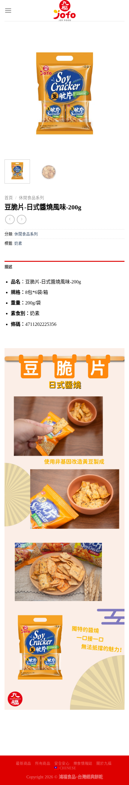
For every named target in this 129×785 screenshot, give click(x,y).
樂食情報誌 (83, 764)
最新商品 (23, 764)
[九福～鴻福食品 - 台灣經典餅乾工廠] (64, 10)
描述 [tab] (8, 267)
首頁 (8, 198)
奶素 (18, 243)
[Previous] (14, 93)
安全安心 (61, 764)
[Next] (114, 93)
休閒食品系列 (31, 198)
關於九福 (103, 764)
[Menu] (8, 10)
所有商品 (42, 764)
